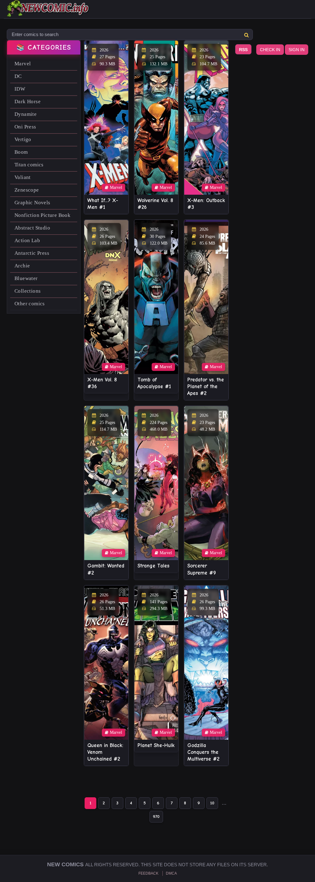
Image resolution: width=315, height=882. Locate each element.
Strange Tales (153, 566)
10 (212, 803)
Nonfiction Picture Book (42, 215)
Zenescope (26, 190)
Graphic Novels (32, 202)
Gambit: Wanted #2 (105, 569)
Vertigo (22, 139)
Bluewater (26, 278)
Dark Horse (27, 101)
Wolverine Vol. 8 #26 (155, 203)
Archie (22, 266)
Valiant (22, 177)
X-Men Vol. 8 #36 (102, 383)
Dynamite (25, 114)
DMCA (171, 873)
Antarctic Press (31, 253)
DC (18, 76)
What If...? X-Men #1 (102, 203)
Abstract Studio (32, 228)
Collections (27, 291)
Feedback (148, 873)
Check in (270, 49)
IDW (19, 89)
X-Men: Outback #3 (206, 203)
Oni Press (25, 127)
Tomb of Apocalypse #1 (154, 383)
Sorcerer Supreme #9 (201, 569)
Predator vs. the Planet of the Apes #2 (205, 386)
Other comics (29, 304)
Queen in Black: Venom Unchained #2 (105, 752)
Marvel (22, 64)
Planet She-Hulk (156, 745)
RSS (243, 49)
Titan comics (29, 165)
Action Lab (27, 240)
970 (156, 816)
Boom (21, 152)
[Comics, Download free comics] (48, 12)
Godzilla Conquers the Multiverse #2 (203, 752)
